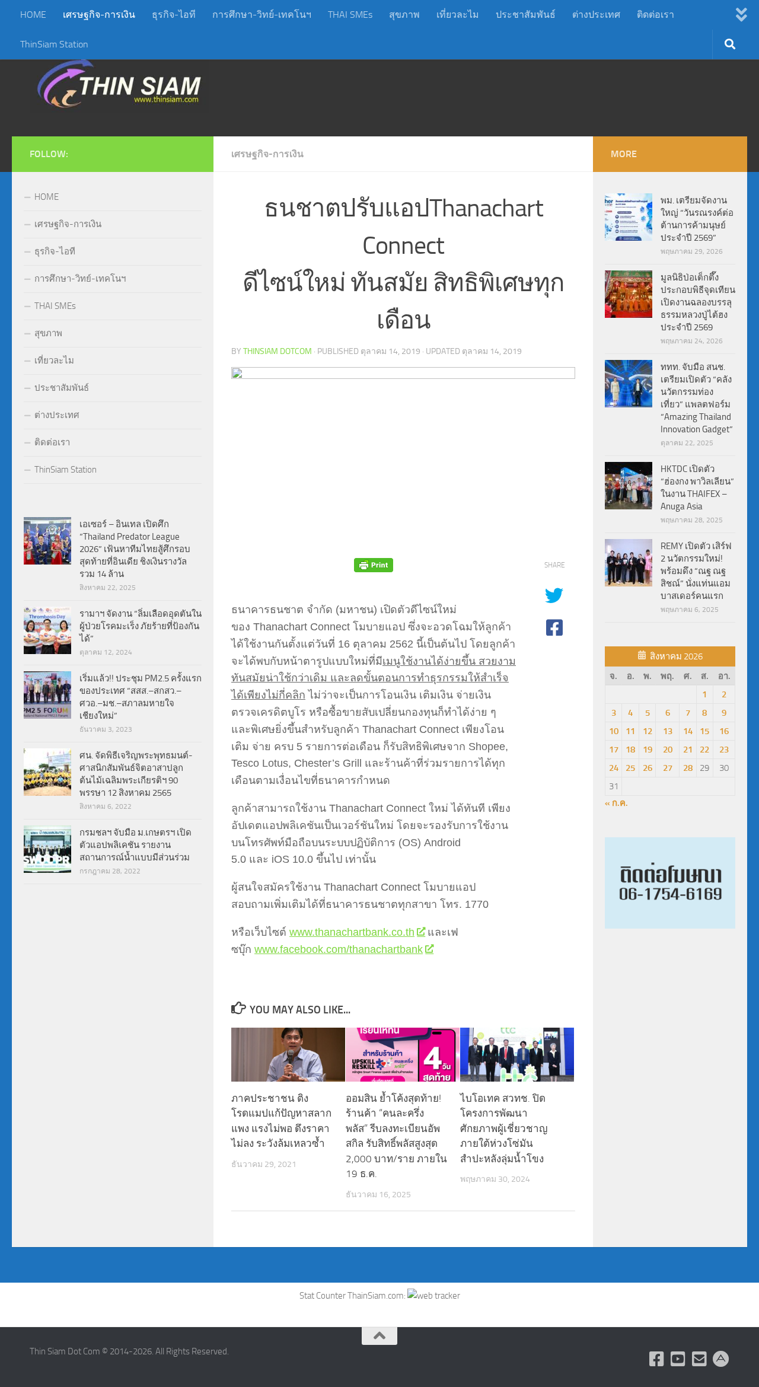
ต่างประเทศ (596, 14)
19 (647, 749)
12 (647, 731)
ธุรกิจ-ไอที (174, 14)
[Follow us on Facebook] (657, 1359)
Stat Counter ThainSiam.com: (353, 1295)
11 (630, 731)
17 (613, 749)
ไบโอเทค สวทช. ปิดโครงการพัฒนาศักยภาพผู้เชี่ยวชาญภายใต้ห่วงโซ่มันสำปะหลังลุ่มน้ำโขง (503, 1128)
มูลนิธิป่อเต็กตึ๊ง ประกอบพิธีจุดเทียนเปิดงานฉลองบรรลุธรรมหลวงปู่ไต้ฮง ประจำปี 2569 (698, 302)
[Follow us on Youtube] (678, 1359)
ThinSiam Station (54, 44)
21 (688, 749)
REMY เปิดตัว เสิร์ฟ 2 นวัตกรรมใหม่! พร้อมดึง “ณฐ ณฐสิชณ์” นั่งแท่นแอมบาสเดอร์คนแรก (696, 571)
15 (704, 731)
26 (647, 768)
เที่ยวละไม (457, 14)
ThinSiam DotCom (277, 351)
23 (724, 749)
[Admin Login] (721, 1359)
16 (724, 731)
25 (630, 768)
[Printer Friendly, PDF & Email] (373, 565)
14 (688, 731)
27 (667, 768)
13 (667, 731)
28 (688, 768)
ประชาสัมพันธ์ (526, 14)
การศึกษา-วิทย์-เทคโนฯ (261, 14)
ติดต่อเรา (655, 14)
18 (630, 749)
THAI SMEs (350, 14)
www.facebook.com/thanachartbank (338, 949)
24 (613, 768)
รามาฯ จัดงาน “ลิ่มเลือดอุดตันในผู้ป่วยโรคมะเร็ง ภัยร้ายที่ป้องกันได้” (140, 626)
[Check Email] (699, 1359)
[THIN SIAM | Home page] (119, 83)
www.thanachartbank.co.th (351, 932)
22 (704, 749)
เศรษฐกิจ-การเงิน (99, 14)
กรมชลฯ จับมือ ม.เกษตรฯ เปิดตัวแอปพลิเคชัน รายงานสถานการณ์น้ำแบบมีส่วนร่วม (135, 845)
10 (613, 731)
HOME (33, 14)
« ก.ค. (616, 803)
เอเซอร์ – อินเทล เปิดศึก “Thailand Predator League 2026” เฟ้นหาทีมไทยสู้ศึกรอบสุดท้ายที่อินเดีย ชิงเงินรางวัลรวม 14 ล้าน (134, 549)
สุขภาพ (404, 14)
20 (667, 749)
